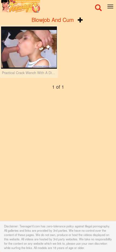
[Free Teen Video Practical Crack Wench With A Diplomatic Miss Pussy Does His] (29, 47)
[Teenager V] (58, 7)
